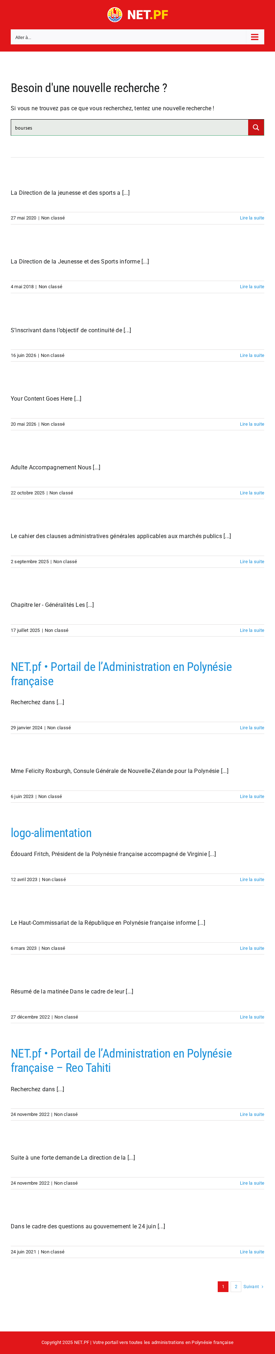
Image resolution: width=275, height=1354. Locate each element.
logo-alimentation (51, 833)
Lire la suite (252, 218)
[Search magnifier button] (256, 127)
